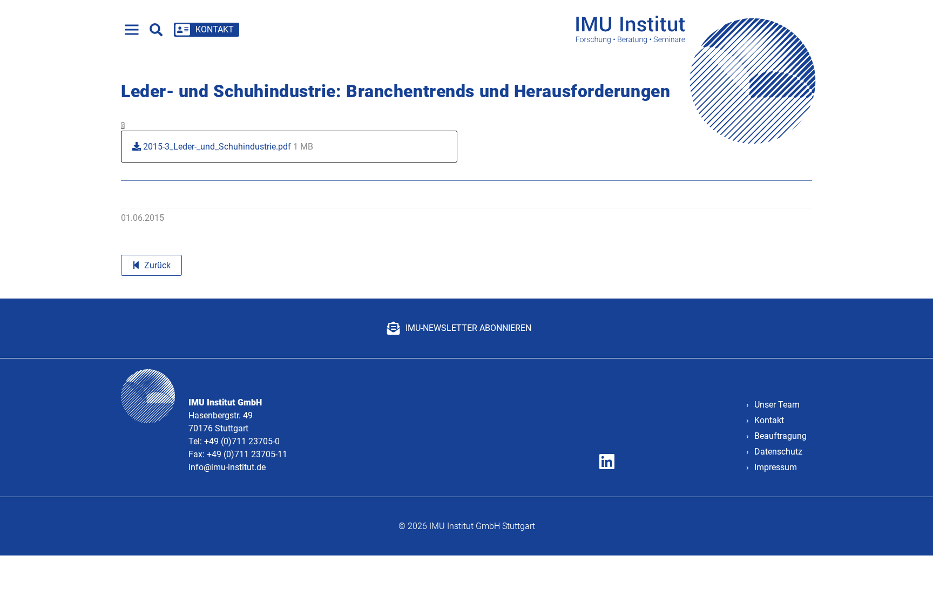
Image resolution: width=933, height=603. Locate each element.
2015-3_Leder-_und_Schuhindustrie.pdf (227, 146)
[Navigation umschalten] (132, 30)
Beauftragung (780, 436)
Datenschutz (778, 451)
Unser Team (777, 404)
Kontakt (769, 420)
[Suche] (156, 30)
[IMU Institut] (699, 29)
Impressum (775, 467)
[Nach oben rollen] (909, 579)
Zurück (157, 265)
